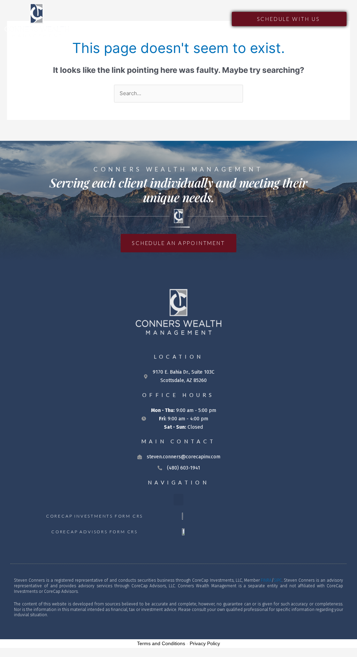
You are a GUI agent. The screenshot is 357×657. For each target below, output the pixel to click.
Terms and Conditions (161, 643)
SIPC (278, 580)
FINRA (266, 580)
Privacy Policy (205, 643)
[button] (219, 18)
